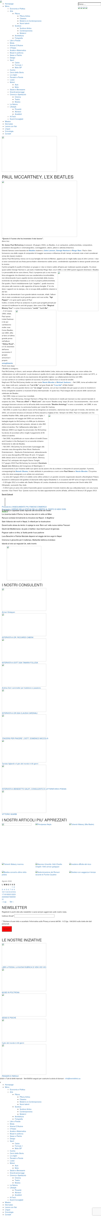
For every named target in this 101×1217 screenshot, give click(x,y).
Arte (11, 11)
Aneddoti (18, 114)
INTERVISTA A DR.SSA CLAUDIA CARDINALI (20, 713)
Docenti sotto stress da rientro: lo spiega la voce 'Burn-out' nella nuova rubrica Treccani (36, 525)
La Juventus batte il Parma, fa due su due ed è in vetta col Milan (27, 514)
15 (13, 892)
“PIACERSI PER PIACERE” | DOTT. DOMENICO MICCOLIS (25, 738)
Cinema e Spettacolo (18, 94)
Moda (12, 43)
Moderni (23, 33)
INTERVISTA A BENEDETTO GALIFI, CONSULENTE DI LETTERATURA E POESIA (34, 789)
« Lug (4, 901)
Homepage (9, 3)
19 (7, 894)
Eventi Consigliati (16, 119)
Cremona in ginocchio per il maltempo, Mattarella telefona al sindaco (28, 540)
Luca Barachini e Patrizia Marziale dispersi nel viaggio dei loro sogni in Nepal (32, 536)
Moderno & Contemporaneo (31, 21)
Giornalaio (9, 124)
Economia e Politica (17, 8)
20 (9, 894)
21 (11, 894)
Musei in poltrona (16, 52)
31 (3, 899)
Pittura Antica (25, 16)
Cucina (12, 70)
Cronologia (9, 131)
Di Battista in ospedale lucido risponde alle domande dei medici (26, 510)
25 (5, 897)
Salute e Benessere (17, 89)
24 (3, 897)
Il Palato (13, 48)
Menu (7, 6)
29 (13, 897)
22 (13, 894)
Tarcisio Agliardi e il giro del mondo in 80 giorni (20, 763)
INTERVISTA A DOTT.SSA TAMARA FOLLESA (20, 662)
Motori (12, 82)
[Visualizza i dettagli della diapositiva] (24, 563)
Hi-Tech (13, 116)
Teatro (17, 99)
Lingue (7, 129)
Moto (17, 87)
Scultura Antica (25, 28)
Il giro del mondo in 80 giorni (13, 1043)
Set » (12, 901)
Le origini (13, 75)
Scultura (18, 26)
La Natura (14, 104)
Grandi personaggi (17, 92)
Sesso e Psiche (16, 55)
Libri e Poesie (15, 40)
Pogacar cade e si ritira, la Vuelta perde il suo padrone (23, 532)
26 (7, 897)
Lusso (12, 79)
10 (3, 892)
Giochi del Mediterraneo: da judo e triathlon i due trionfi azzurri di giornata (30, 529)
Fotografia (19, 38)
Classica (23, 18)
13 (9, 892)
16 (15, 892)
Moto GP (18, 67)
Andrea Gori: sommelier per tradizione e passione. (21, 688)
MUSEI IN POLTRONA (10, 992)
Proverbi (18, 109)
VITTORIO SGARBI (9, 814)
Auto (16, 84)
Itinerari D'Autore (16, 45)
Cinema (18, 97)
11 (5, 892)
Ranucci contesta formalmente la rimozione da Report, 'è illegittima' (28, 518)
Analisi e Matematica (18, 50)
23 (15, 894)
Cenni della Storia (17, 72)
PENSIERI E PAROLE (10, 1076)
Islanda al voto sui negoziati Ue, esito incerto (19, 543)
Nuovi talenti (24, 23)
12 (7, 892)
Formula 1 (19, 65)
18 (5, 894)
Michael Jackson (64, 382)
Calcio (17, 62)
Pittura (17, 13)
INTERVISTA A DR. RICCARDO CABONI (17, 637)
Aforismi (18, 111)
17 (3, 894)
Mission (8, 121)
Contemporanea (26, 30)
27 (9, 897)
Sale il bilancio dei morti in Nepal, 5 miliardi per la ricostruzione (26, 521)
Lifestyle (13, 106)
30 (15, 897)
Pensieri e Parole (16, 77)
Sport (12, 60)
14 (11, 892)
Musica (17, 102)
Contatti (8, 133)
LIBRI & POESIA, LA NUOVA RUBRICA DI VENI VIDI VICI (24, 967)
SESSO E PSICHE (9, 1017)
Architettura (19, 35)
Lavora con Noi (11, 126)
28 (11, 897)
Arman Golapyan (8, 612)
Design (12, 57)
